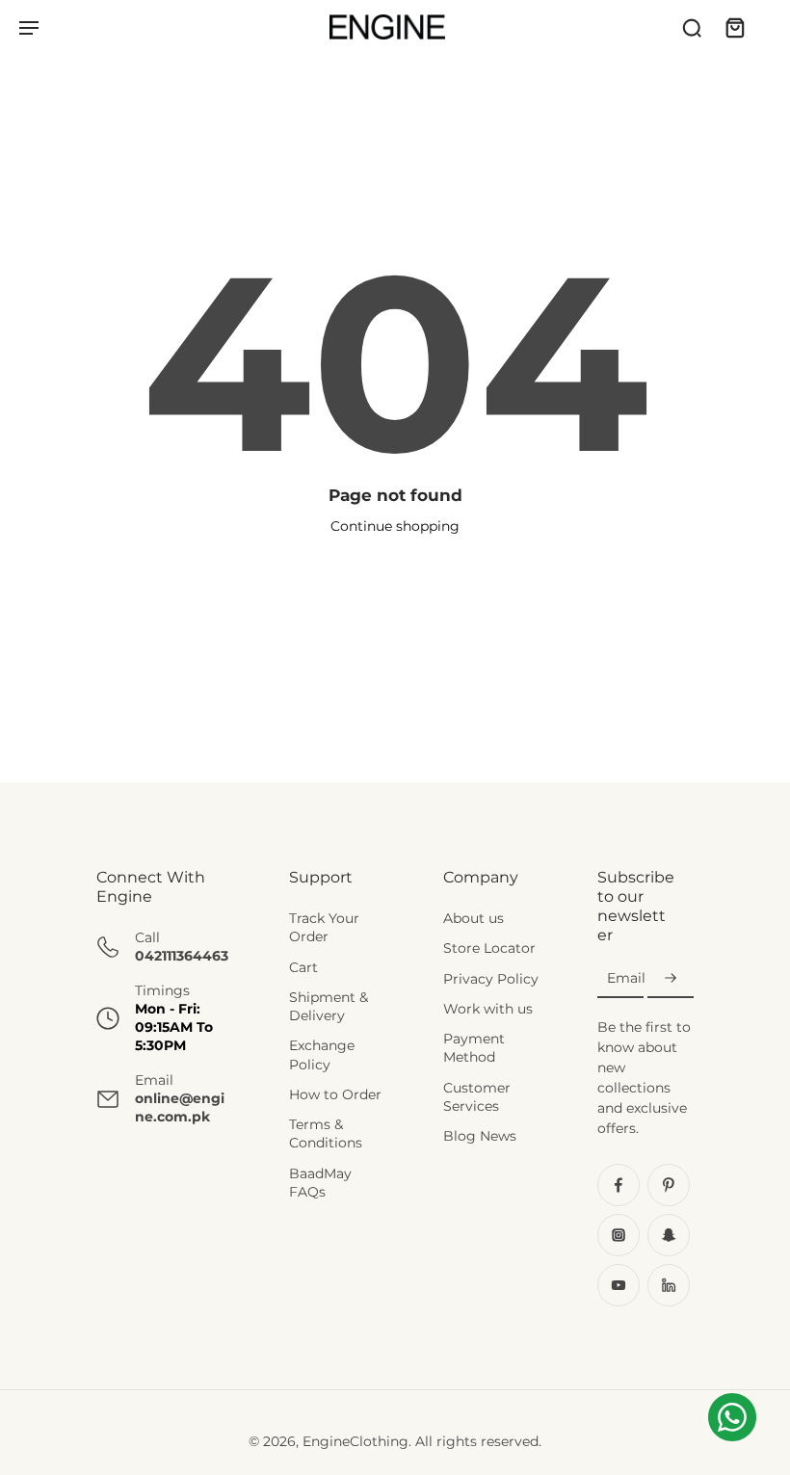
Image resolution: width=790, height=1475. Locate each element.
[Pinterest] (668, 1186)
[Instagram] (618, 1236)
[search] (692, 27)
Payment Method (474, 1048)
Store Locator (489, 949)
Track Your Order (324, 927)
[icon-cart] (734, 27)
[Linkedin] (668, 1286)
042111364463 (181, 956)
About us (473, 918)
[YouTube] (618, 1286)
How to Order (335, 1094)
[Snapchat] (668, 1236)
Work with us (488, 1008)
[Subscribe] (670, 980)
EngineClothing (355, 1442)
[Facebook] (618, 1186)
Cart (303, 967)
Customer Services (477, 1097)
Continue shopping (395, 526)
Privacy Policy (491, 979)
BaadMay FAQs (320, 1182)
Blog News (479, 1136)
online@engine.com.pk (179, 1107)
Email (626, 979)
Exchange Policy (322, 1055)
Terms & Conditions (325, 1133)
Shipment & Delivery (328, 1006)
